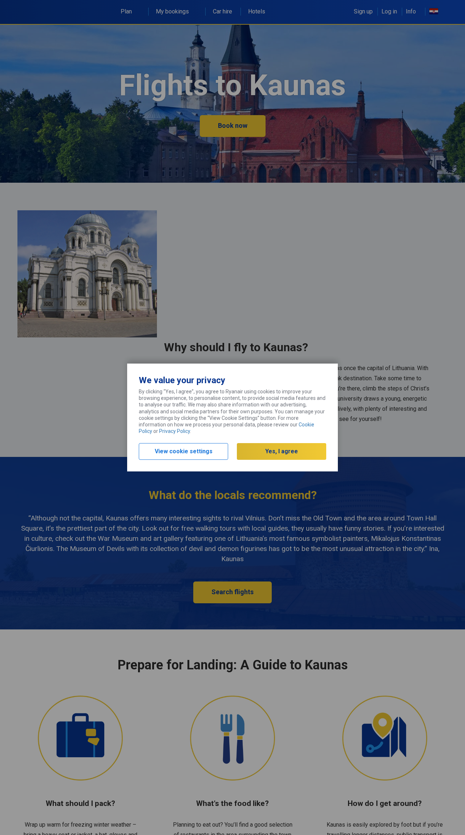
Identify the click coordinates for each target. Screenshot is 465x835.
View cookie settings (184, 451)
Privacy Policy (174, 431)
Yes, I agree (281, 451)
